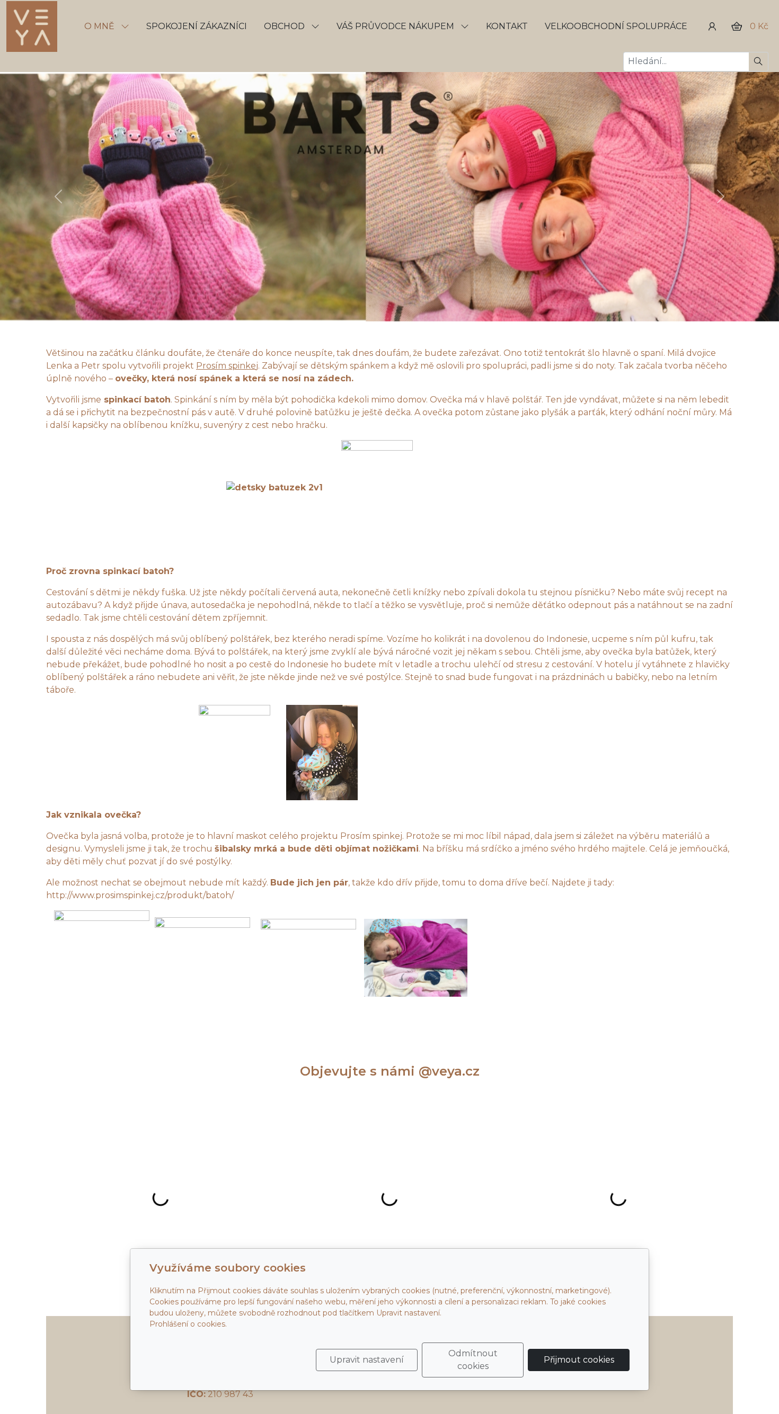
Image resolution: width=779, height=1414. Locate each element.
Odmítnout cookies (473, 1359)
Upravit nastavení (367, 1360)
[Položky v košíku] (737, 26)
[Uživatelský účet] (712, 26)
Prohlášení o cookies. (188, 1324)
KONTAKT (507, 26)
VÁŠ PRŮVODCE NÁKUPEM (396, 26)
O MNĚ (100, 26)
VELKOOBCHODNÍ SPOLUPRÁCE (616, 26)
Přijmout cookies (579, 1360)
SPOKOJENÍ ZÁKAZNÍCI (196, 26)
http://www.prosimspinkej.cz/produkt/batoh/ (140, 895)
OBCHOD (285, 26)
